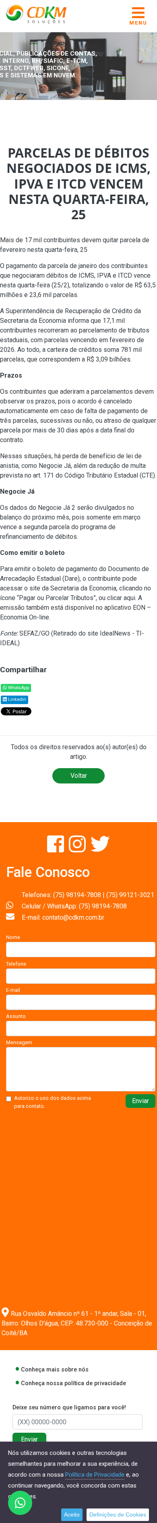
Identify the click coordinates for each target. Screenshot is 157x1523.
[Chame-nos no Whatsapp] (20, 1503)
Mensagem (19, 1042)
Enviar (140, 1101)
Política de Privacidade (94, 1474)
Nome (13, 937)
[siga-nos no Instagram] (78, 849)
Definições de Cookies (117, 1514)
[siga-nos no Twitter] (100, 849)
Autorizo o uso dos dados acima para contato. (52, 1102)
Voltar (78, 775)
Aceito (72, 1514)
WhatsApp (18, 687)
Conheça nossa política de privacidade (73, 1383)
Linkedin (16, 699)
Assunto (16, 1016)
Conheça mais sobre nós (55, 1369)
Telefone (16, 964)
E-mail (13, 990)
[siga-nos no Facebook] (56, 849)
